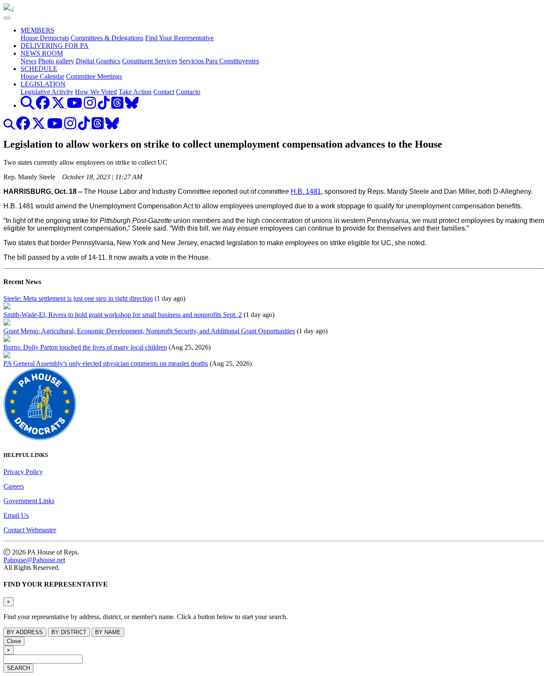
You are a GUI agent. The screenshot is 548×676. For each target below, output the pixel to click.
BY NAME (108, 632)
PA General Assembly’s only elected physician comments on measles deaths (105, 363)
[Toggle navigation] (6, 18)
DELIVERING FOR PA (55, 45)
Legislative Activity (47, 91)
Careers (13, 486)
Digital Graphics (98, 61)
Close (14, 641)
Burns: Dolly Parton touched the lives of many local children (85, 347)
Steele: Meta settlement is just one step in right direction (78, 298)
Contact (163, 91)
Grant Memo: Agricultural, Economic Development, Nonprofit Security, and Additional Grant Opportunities (149, 331)
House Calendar (42, 76)
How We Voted (96, 91)
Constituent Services (149, 61)
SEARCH (18, 668)
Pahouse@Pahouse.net (34, 559)
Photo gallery (56, 61)
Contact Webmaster (29, 530)
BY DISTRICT (68, 632)
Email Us (16, 515)
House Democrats (45, 38)
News (28, 61)
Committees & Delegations (107, 38)
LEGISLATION (43, 84)
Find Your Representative (179, 38)
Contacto (188, 91)
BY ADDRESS (25, 632)
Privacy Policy (23, 471)
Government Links (28, 500)
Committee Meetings (94, 76)
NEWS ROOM (42, 53)
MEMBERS (37, 30)
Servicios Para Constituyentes (219, 61)
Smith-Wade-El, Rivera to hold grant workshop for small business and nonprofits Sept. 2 (122, 314)
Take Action (135, 91)
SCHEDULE (39, 68)
